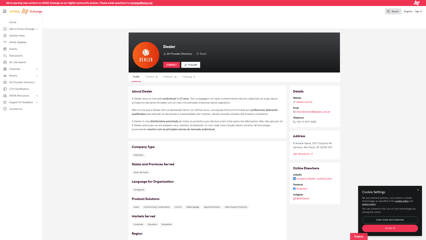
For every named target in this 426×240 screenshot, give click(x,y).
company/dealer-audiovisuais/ (314, 178)
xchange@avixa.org (141, 3)
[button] (190, 65)
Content (151, 77)
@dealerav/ (303, 198)
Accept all (390, 228)
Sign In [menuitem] (418, 11)
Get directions (302, 154)
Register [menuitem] (408, 11)
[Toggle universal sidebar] (4, 11)
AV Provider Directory (179, 53)
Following (188, 77)
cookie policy (402, 201)
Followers (169, 77)
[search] (393, 11)
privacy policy (369, 204)
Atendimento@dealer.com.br (313, 111)
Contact (171, 65)
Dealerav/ (302, 188)
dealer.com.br (304, 102)
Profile (136, 77)
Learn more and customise (390, 220)
